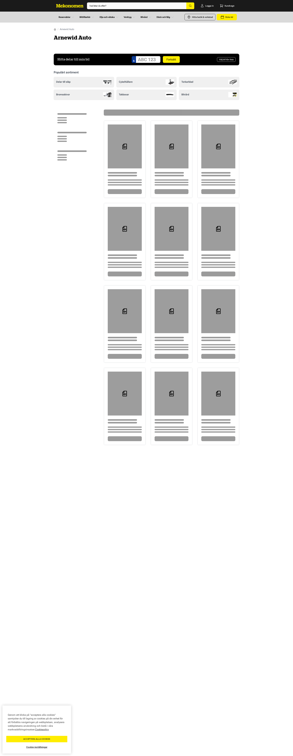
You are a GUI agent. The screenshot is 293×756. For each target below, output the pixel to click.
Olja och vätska (107, 17)
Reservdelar (64, 17)
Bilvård (144, 17)
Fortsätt (171, 59)
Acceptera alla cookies (36, 739)
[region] (36, 730)
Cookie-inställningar (36, 747)
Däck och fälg (163, 17)
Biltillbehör (85, 17)
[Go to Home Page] (55, 29)
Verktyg (127, 17)
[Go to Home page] (69, 5)
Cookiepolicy (42, 729)
